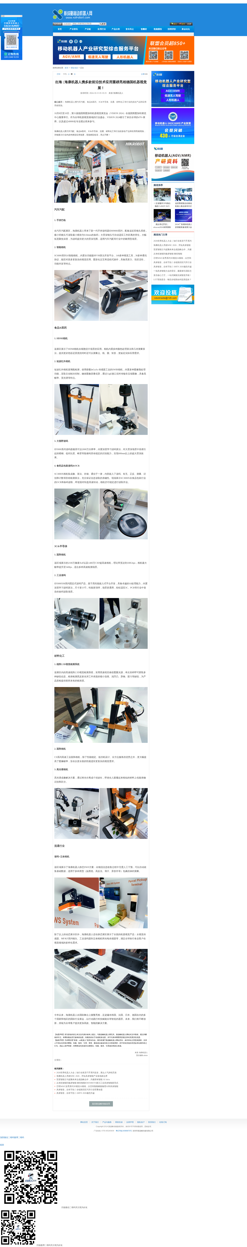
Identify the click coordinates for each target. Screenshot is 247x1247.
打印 (58, 74)
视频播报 (158, 29)
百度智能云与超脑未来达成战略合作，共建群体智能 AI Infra (83, 1079)
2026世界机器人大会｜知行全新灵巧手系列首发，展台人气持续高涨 (86, 1073)
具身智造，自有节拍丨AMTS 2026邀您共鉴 (173, 267)
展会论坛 (186, 29)
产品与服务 (107, 1122)
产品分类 (116, 29)
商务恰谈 (119, 1122)
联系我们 (152, 1122)
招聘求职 (172, 29)
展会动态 (74, 68)
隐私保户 (141, 1122)
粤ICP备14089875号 (124, 1131)
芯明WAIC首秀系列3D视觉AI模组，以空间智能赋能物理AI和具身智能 (87, 1086)
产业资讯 (74, 29)
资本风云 (130, 29)
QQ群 (189, 24)
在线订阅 (163, 1122)
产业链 (88, 29)
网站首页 (84, 1122)
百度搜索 (67, 24)
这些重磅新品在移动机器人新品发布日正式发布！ (183, 206)
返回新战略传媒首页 (101, 1104)
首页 (60, 29)
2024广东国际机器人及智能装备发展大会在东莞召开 (183, 227)
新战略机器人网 (72, 14)
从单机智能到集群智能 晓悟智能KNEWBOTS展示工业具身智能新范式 (87, 1083)
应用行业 (102, 29)
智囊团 (144, 29)
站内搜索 (57, 24)
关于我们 (95, 1122)
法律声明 (130, 1122)
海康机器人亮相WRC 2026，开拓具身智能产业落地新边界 (81, 1076)
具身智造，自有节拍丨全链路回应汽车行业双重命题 (79, 1090)
